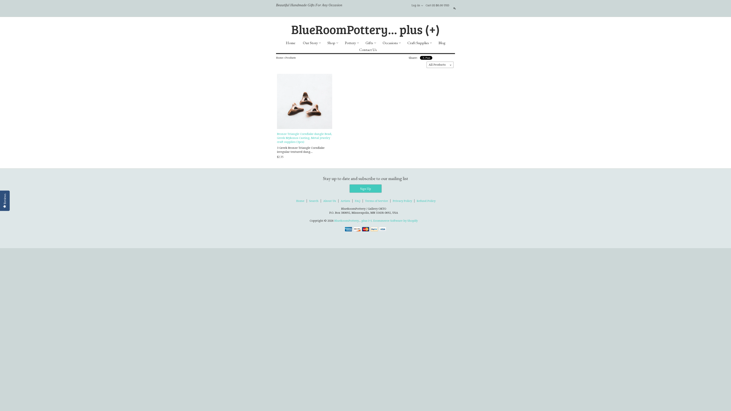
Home (290, 42)
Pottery (350, 42)
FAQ (357, 201)
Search (454, 8)
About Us (329, 201)
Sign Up (365, 188)
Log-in (416, 5)
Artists (345, 201)
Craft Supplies (418, 42)
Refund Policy (426, 201)
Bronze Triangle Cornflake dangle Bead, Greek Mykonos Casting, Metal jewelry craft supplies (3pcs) (304, 138)
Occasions (390, 42)
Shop (331, 42)
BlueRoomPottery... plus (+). (353, 220)
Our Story (310, 42)
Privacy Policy (402, 201)
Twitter (399, 5)
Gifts (369, 42)
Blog (441, 42)
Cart (437, 5)
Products (290, 57)
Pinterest (406, 5)
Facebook (393, 5)
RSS (386, 5)
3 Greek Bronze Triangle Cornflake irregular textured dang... (301, 150)
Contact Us (368, 49)
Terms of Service (376, 201)
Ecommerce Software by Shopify (395, 220)
